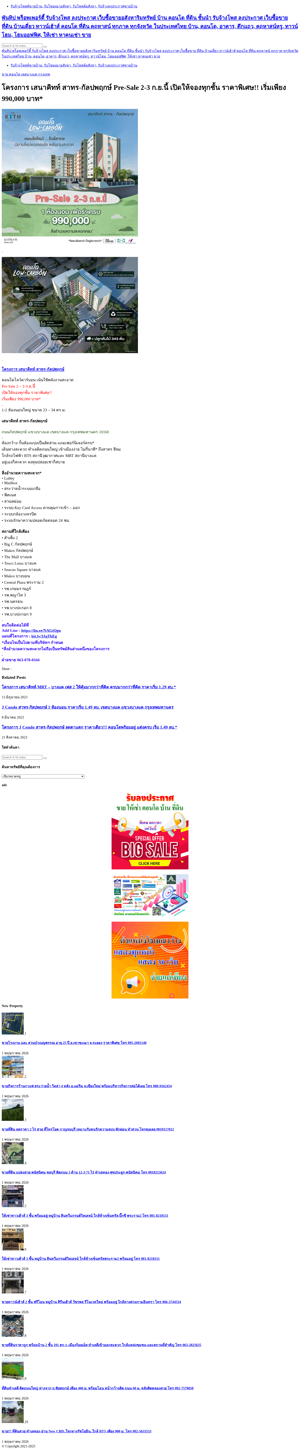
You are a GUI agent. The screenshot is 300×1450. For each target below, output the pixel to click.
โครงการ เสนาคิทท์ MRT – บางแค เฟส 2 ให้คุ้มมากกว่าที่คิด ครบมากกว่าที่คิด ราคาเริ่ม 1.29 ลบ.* (89, 687)
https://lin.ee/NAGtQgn (41, 630)
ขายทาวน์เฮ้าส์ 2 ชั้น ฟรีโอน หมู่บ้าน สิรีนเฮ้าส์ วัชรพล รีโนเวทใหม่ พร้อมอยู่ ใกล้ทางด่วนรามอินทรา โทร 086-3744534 (91, 1302)
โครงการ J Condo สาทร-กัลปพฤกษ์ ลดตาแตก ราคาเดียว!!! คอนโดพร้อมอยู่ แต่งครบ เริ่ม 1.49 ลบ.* (89, 727)
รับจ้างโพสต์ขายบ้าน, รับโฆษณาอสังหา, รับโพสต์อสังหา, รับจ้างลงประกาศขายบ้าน (74, 6)
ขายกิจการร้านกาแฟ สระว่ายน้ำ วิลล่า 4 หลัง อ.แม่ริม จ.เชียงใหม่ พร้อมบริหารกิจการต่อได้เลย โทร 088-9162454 (87, 1086)
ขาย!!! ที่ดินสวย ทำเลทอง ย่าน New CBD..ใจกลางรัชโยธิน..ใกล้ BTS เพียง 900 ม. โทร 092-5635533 (76, 1431)
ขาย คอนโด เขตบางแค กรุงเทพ (26, 74)
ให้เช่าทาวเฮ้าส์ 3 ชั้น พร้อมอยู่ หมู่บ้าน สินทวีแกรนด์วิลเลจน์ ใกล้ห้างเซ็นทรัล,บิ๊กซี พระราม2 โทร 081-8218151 (85, 1215)
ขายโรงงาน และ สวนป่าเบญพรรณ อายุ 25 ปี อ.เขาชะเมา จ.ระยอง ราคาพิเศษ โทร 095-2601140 (74, 1043)
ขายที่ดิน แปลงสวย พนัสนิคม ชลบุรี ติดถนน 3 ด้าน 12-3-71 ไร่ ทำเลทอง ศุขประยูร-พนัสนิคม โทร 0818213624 (84, 1172)
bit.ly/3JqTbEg (44, 636)
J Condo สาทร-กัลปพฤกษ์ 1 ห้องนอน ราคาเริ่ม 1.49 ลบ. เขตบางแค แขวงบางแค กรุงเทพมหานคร (87, 707)
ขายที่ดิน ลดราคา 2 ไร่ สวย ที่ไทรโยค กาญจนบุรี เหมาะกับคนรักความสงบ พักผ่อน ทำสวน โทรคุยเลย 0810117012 (88, 1129)
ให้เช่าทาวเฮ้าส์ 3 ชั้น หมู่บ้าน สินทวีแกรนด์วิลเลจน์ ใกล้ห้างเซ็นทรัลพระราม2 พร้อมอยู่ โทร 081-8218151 (81, 1258)
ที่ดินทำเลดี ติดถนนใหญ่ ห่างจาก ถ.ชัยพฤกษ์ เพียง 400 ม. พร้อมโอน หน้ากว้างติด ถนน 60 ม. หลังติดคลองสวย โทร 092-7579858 (97, 1388)
